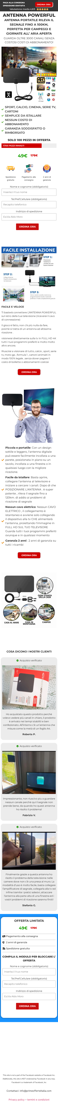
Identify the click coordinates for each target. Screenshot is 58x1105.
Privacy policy (17, 1099)
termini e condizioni (38, 1099)
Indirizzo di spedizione (29, 211)
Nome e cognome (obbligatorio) (29, 187)
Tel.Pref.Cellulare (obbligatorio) (29, 199)
